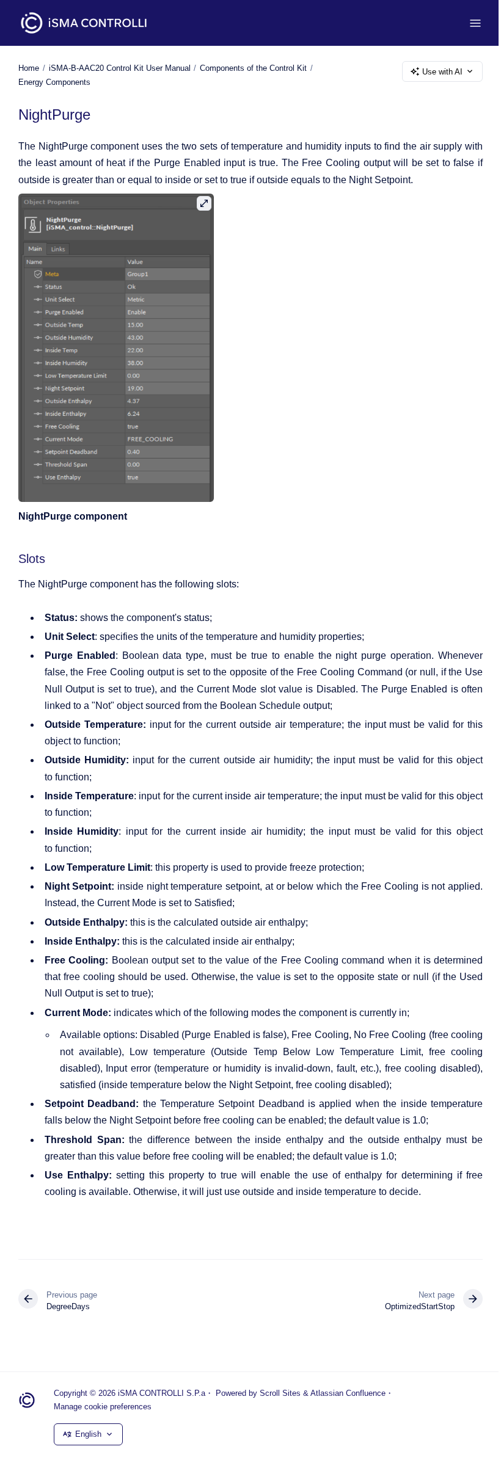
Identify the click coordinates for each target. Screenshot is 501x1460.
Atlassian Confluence (348, 1393)
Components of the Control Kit (253, 68)
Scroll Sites (280, 1393)
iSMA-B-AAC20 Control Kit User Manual (120, 68)
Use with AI (442, 71)
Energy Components (54, 82)
